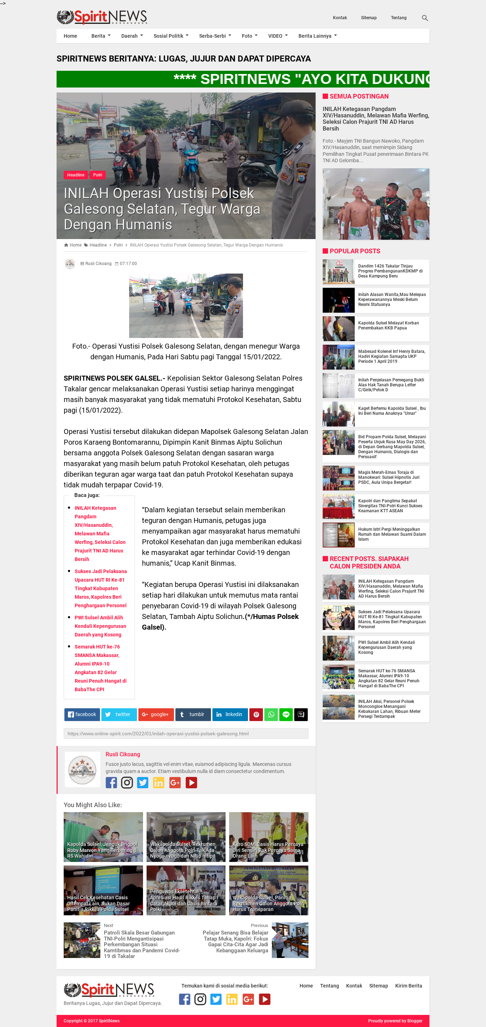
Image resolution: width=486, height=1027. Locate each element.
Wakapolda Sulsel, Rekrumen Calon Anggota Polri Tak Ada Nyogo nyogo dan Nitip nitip (183, 850)
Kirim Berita (408, 986)
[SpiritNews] (112, 17)
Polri (97, 175)
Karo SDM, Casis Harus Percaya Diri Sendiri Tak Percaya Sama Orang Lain (268, 850)
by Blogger (412, 1020)
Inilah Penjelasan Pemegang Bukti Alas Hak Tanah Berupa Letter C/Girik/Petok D (391, 384)
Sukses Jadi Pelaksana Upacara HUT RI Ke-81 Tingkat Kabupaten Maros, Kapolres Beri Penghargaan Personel (101, 588)
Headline (75, 175)
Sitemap (369, 17)
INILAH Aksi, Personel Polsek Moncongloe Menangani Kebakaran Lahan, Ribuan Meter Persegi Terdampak (389, 709)
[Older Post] (297, 928)
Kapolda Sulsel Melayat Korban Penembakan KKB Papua (388, 325)
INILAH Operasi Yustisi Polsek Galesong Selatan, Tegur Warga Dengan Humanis (162, 209)
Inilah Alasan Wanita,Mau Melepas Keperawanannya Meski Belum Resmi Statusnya (392, 299)
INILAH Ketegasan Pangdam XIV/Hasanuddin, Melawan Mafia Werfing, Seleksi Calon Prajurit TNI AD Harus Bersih (100, 533)
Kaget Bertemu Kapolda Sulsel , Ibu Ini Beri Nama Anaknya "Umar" (392, 410)
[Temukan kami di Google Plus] (175, 782)
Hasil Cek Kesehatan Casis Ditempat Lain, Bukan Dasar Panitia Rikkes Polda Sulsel (98, 903)
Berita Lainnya (315, 36)
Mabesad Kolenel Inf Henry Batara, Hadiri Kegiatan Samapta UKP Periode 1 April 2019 (392, 356)
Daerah (129, 36)
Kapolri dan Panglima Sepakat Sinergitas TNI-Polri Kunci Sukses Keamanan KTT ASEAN (390, 505)
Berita (98, 36)
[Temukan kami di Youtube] (191, 782)
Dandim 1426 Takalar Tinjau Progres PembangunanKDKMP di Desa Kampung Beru (390, 270)
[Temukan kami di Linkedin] (158, 782)
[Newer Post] (74, 928)
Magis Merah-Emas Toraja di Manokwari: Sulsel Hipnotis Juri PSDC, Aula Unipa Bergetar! (388, 477)
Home (70, 36)
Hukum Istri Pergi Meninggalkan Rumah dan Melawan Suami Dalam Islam (392, 533)
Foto (247, 36)
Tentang (399, 17)
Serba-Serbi (212, 36)
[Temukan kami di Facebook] (111, 782)
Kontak (340, 17)
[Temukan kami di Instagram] (127, 782)
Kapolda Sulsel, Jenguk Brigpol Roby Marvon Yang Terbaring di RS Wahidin (102, 850)
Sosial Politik (168, 36)
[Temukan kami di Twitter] (142, 782)
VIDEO (275, 36)
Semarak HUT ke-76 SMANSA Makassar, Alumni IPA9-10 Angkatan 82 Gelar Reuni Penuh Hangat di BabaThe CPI (388, 678)
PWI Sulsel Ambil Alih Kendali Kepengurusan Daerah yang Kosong (100, 626)
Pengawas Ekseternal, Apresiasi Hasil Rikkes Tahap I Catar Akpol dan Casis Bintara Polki (184, 900)
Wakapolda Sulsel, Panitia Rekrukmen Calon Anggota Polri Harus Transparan (269, 903)
